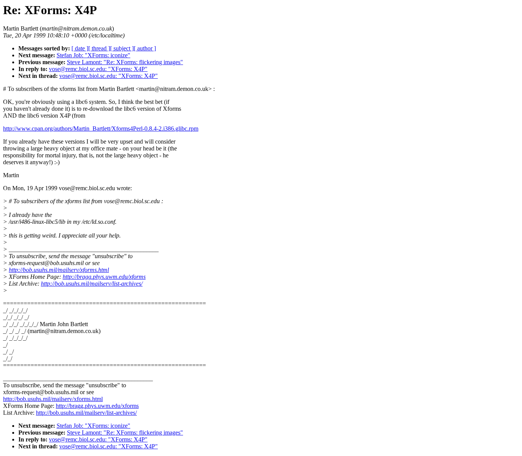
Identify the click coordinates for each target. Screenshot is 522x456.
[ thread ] (99, 48)
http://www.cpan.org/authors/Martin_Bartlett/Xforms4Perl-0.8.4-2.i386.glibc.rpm (100, 128)
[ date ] (79, 48)
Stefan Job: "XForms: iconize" (93, 55)
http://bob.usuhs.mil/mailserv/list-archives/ (92, 283)
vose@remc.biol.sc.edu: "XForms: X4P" (98, 69)
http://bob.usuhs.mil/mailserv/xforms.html (59, 270)
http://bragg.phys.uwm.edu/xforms (104, 276)
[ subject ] (122, 48)
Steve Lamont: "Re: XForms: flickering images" (125, 62)
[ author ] (145, 48)
